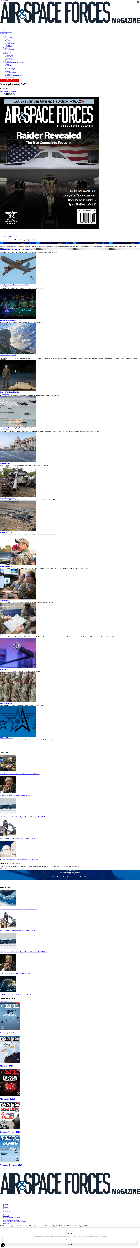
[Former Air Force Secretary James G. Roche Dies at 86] (8, 792)
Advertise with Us (11, 72)
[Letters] (18, 633)
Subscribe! (9, 52)
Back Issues (9, 56)
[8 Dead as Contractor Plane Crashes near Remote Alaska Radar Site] (8, 856)
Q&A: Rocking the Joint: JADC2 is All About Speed (17, 243)
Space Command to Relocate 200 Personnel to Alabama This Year (18, 838)
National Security (10, 43)
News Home (9, 37)
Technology (9, 46)
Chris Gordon (5, 394)
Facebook (5, 1204)
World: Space (4, 601)
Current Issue (9, 55)
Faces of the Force (6, 703)
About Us (5, 67)
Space (8, 40)
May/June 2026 (6, 1066)
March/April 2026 (7, 1099)
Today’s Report (10, 49)
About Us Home (10, 68)
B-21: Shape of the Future (8, 237)
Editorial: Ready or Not (8, 355)
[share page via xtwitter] (7, 95)
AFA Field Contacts (6, 738)
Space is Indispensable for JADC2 (11, 320)
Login (6, 32)
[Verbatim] (18, 667)
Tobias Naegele (6, 356)
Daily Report (6, 48)
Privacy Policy (7, 1223)
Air (7, 39)
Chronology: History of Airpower (15, 62)
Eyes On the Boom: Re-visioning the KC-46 (14, 285)
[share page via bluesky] (14, 95)
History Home (7, 61)
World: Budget (5, 463)
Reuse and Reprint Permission (14, 75)
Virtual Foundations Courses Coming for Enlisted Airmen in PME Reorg (20, 774)
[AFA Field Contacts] (18, 736)
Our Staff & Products (11, 69)
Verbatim (3, 669)
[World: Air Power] (18, 530)
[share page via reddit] (11, 95)
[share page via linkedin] (9, 95)
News (4, 36)
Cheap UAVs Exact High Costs (10, 392)
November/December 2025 (11, 1165)
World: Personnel (6, 566)
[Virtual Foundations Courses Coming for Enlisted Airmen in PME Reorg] (8, 770)
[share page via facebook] (5, 95)
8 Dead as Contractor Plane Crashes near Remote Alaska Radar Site (19, 859)
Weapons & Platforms (8, 77)
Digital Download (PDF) (11, 91)
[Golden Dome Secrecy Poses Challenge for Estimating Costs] (8, 991)
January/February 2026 (10, 1132)
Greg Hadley (5, 286)
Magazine (5, 53)
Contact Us (9, 74)
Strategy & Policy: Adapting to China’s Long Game (17, 428)
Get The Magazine (11, 59)
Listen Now (70, 879)
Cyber (8, 45)
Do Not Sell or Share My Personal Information (15, 1221)
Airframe (8, 50)
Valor (7, 64)
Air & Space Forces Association (11, 1217)
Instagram (5, 1207)
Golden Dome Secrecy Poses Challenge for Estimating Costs (16, 994)
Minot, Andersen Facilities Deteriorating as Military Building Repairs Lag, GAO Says (23, 817)
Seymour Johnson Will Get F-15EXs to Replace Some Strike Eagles (18, 909)
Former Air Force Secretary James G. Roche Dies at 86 (15, 795)
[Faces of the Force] (18, 702)
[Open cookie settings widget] (3, 1245)
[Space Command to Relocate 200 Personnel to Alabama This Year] (8, 835)
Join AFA (2, 32)
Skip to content (4, 0)
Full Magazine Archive (6, 1001)
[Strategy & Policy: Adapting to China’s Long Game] (18, 426)
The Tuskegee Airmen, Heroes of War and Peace (16, 249)
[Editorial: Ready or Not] (18, 353)
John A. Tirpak (5, 429)
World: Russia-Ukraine (7, 498)
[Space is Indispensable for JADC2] (18, 319)
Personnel (9, 42)
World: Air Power (6, 532)
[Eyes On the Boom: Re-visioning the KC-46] (18, 283)
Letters (2, 635)
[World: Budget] (18, 462)
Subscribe (2, 91)
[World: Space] (18, 599)
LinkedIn (5, 1208)
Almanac (8, 58)
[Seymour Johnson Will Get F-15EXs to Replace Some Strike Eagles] (8, 906)
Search (10, 32)
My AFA (2, 33)
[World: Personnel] (18, 564)
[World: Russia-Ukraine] (18, 496)
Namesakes (9, 65)
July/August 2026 (7, 1033)
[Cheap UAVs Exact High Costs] (18, 390)
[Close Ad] (137, 1242)
